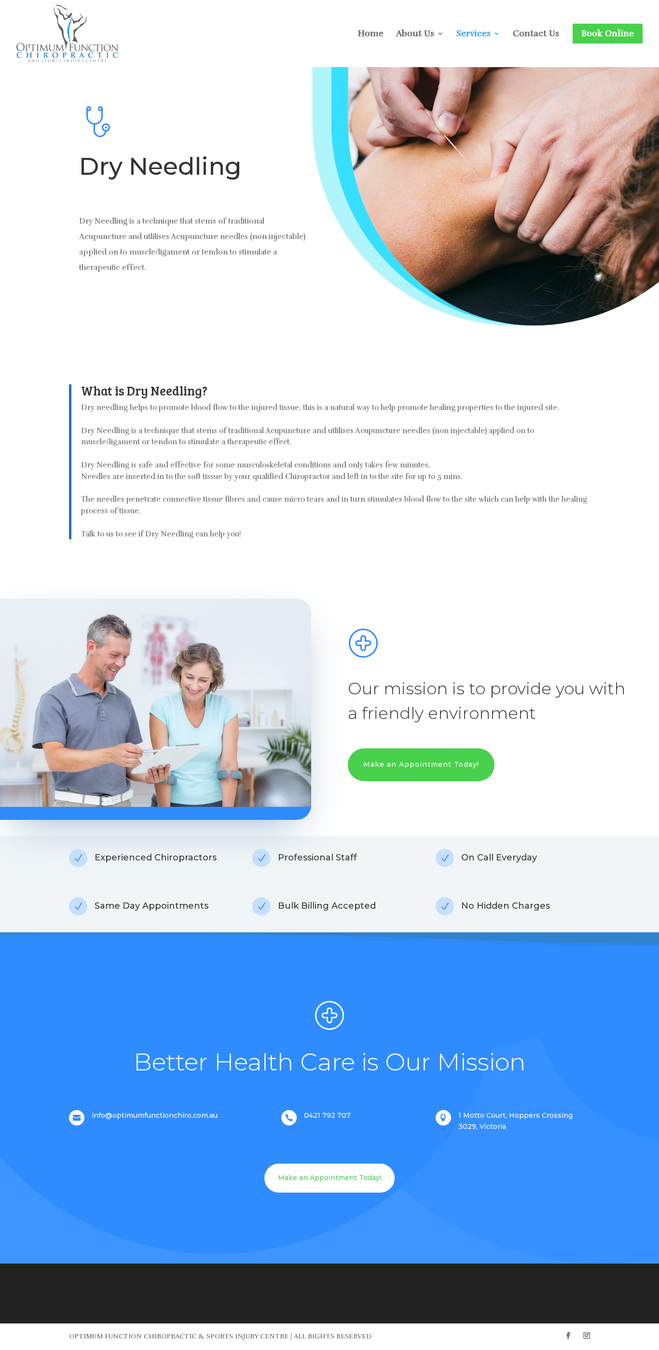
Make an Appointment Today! (421, 764)
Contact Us (536, 34)
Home (371, 34)
